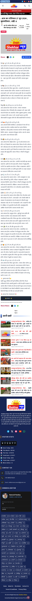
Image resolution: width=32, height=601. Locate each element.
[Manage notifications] (28, 597)
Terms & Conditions (11, 589)
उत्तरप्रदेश (3, 32)
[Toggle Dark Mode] (25, 5)
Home (5, 586)
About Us (10, 586)
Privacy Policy (22, 589)
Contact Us (25, 586)
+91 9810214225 (10, 478)
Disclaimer (18, 586)
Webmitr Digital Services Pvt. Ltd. (18, 598)
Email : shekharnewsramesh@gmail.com (15, 482)
